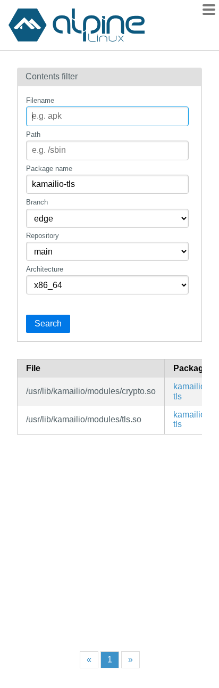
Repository (42, 236)
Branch (37, 202)
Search (48, 323)
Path (33, 134)
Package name (49, 169)
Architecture (44, 269)
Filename (40, 100)
